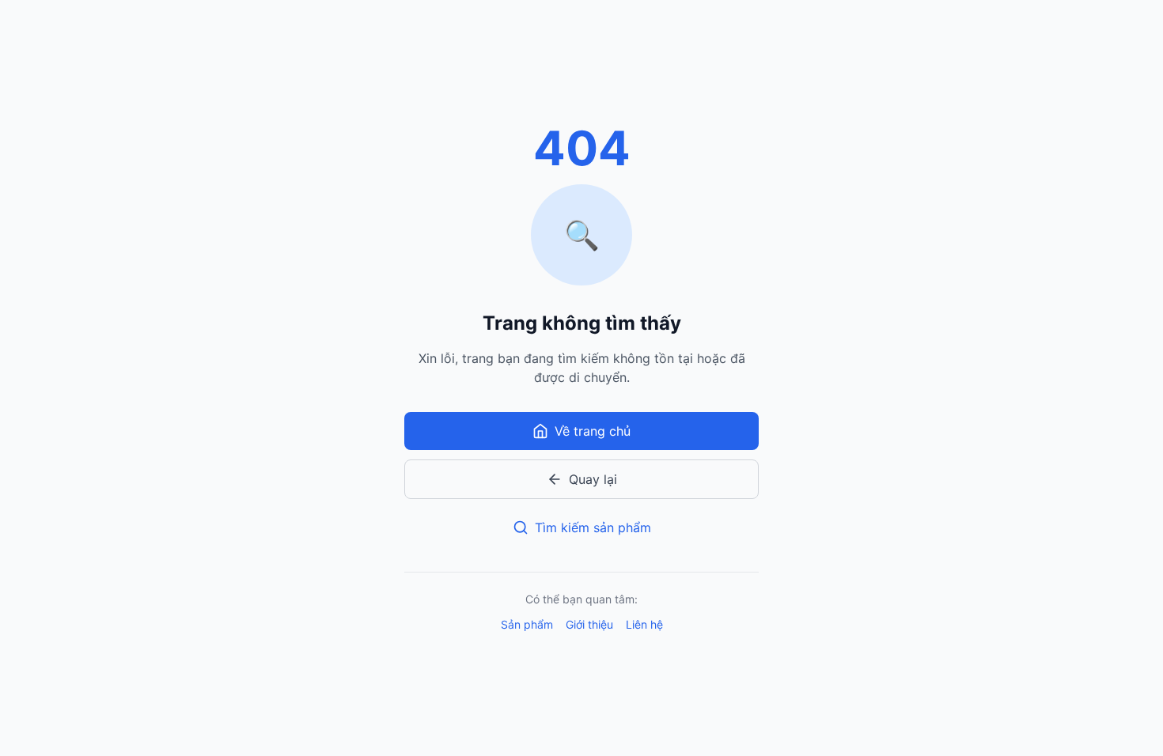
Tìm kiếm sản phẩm (593, 527)
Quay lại (593, 479)
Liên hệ (644, 624)
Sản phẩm (527, 624)
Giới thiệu (589, 624)
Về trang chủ (593, 431)
